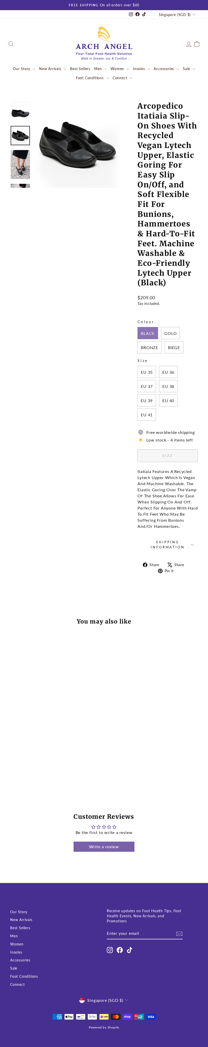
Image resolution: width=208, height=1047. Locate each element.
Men (98, 69)
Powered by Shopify (104, 1027)
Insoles (139, 69)
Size (142, 360)
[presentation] (50, 688)
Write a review (104, 846)
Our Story (22, 69)
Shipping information (167, 544)
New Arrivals (50, 69)
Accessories (164, 69)
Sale (187, 69)
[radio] (147, 333)
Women (118, 69)
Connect (120, 78)
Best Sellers (80, 69)
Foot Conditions (90, 78)
